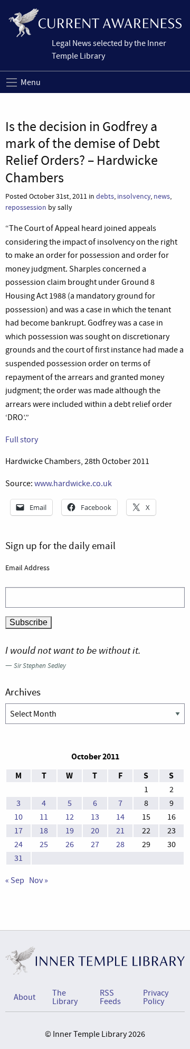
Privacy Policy (155, 997)
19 (69, 830)
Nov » (38, 880)
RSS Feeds (110, 997)
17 (18, 830)
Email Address (27, 567)
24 (18, 844)
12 (69, 817)
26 (69, 844)
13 (95, 817)
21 (120, 830)
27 (95, 844)
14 (120, 817)
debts (105, 196)
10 (18, 817)
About (24, 997)
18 (44, 830)
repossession (25, 207)
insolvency (133, 196)
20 (95, 830)
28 (120, 844)
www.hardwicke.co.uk (73, 483)
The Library (65, 997)
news (162, 196)
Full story (21, 439)
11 (44, 817)
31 (18, 858)
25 (44, 844)
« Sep (14, 880)
